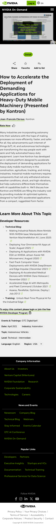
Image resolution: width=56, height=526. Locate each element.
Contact (49, 518)
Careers (26, 394)
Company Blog (27, 412)
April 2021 (12, 326)
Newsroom (10, 412)
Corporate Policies (12, 518)
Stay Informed (12, 425)
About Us (9, 368)
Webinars (28, 419)
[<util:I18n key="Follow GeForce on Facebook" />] (16, 499)
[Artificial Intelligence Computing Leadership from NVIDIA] (10, 3)
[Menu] (52, 9)
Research (33, 381)
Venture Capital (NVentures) (19, 375)
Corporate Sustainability (17, 388)
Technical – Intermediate (19, 338)
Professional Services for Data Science (25, 476)
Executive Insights (14, 463)
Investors (23, 368)
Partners (24, 456)
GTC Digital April (29, 321)
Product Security (33, 518)
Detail (28, 54)
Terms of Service (19, 515)
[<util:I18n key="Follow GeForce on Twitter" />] (31, 499)
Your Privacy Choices (35, 511)
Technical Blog (12, 419)
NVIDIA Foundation (14, 381)
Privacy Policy (15, 511)
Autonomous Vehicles (18, 332)
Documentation (12, 469)
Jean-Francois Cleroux (12, 119)
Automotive (37, 326)
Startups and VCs (36, 463)
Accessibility (37, 515)
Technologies (11, 394)
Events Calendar (32, 425)
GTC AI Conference (14, 432)
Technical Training (34, 469)
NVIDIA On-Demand (15, 438)
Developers (10, 456)
